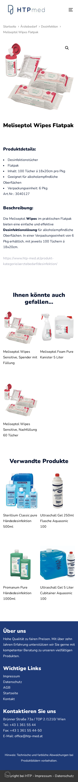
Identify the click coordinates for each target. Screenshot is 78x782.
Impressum (11, 676)
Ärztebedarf (28, 26)
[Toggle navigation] (61, 9)
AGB (6, 687)
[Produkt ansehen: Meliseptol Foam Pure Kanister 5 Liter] (57, 327)
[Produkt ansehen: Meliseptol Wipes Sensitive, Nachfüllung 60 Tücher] (20, 399)
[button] (67, 48)
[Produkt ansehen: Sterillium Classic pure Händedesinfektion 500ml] (20, 490)
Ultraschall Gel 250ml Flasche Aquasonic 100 (57, 521)
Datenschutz (12, 682)
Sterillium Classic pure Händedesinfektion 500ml (20, 521)
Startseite (9, 26)
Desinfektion (49, 26)
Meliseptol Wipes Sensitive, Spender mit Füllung (20, 357)
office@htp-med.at (29, 736)
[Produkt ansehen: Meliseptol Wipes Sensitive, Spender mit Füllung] (20, 327)
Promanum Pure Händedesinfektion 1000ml (17, 593)
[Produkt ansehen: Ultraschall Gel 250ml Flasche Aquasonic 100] (57, 490)
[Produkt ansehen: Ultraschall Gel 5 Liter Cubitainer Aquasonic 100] (57, 563)
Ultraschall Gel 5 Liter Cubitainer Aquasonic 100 (57, 593)
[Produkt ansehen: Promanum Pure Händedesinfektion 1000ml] (20, 563)
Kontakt (9, 699)
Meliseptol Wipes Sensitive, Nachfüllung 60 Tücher (20, 430)
